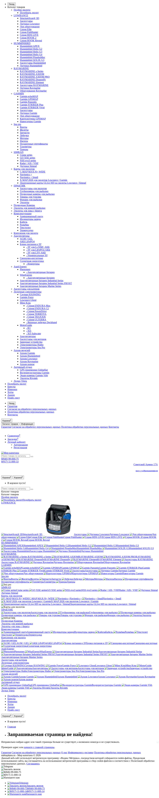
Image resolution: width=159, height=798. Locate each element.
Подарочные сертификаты (34, 143)
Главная (11, 726)
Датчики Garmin (28, 113)
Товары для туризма (30, 197)
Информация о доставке (80, 752)
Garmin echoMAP (29, 96)
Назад (11, 4)
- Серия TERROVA (36, 314)
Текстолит (25, 227)
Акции (11, 395)
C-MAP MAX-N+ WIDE (32, 171)
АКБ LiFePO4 (27, 241)
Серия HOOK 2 (28, 37)
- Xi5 (28, 330)
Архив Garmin (27, 353)
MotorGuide (26, 325)
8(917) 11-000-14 (9, 461)
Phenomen (25, 269)
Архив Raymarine (29, 361)
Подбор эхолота (22, 10)
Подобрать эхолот (29, 12)
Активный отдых (23, 367)
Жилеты (24, 130)
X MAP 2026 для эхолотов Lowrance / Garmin (43, 180)
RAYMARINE (21, 68)
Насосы (24, 141)
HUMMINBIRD (22, 43)
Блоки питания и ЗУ (30, 244)
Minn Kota (25, 303)
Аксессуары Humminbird (33, 63)
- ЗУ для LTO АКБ (36, 252)
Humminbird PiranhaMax (32, 57)
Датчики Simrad (28, 166)
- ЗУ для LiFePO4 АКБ (38, 250)
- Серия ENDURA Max (38, 305)
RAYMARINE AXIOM (32, 74)
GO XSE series (27, 157)
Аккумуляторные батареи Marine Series (40, 286)
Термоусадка (26, 230)
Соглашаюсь (33, 763)
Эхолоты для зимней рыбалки (29, 208)
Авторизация (21, 444)
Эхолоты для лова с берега (28, 210)
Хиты (10, 392)
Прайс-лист (13, 397)
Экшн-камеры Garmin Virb (34, 375)
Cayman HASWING (30, 294)
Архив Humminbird (30, 356)
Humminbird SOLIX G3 (32, 60)
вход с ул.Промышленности (147, 471)
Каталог (10, 494)
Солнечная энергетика (32, 261)
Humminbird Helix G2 (31, 49)
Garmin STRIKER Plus (31, 104)
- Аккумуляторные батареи (40, 272)
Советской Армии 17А (146, 464)
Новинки (12, 389)
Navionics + (26, 174)
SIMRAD (18, 152)
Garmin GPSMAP (29, 99)
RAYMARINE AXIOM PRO (35, 77)
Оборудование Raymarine (33, 90)
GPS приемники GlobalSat (34, 370)
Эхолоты (24, 202)
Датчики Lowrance (30, 23)
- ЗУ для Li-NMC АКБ (38, 247)
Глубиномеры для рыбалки (34, 191)
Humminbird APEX (30, 46)
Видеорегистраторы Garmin (34, 372)
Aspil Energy (20, 266)
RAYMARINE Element (32, 82)
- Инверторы (33, 263)
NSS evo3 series (28, 160)
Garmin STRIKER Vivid (32, 107)
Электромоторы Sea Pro (32, 347)
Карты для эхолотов (24, 169)
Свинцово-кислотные (31, 258)
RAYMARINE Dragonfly (33, 79)
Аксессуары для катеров (26, 289)
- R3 (28, 328)
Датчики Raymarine (30, 88)
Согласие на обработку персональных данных (31, 409)
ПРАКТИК (19, 185)
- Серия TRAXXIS (36, 317)
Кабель (23, 222)
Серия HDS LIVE (29, 35)
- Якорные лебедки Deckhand (41, 322)
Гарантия (12, 406)
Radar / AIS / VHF (29, 163)
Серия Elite (26, 29)
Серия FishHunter (29, 32)
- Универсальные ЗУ (37, 255)
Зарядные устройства (31, 342)
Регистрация (20, 447)
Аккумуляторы (22, 236)
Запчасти (25, 132)
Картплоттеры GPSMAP (33, 118)
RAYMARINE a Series (31, 71)
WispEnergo (26, 275)
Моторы (24, 138)
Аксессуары (26, 21)
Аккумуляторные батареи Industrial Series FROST (46, 283)
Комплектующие (23, 213)
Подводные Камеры (24, 205)
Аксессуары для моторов (33, 339)
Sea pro (17, 124)
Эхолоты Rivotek (29, 378)
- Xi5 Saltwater (33, 333)
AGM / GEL (26, 238)
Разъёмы (24, 224)
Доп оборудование (30, 26)
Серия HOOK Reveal (31, 40)
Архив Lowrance (28, 358)
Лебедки (24, 135)
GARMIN (19, 93)
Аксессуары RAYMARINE (34, 85)
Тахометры (26, 146)
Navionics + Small (29, 177)
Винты (23, 127)
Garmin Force (27, 297)
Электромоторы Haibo (31, 344)
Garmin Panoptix (28, 102)
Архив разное (27, 364)
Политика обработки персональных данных (30, 412)
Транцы (24, 149)
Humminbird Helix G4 (31, 54)
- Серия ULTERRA (36, 319)
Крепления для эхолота (26, 233)
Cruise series (26, 155)
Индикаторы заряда (30, 219)
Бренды (11, 386)
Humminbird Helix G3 (31, 51)
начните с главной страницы (39, 747)
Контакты (12, 414)
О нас (64, 752)
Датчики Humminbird (31, 65)
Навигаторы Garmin (30, 121)
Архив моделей (22, 350)
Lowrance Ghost (28, 300)
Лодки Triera (20, 381)
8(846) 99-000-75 (10, 459)
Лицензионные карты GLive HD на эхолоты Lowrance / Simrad (53, 183)
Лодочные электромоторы (27, 291)
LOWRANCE (21, 15)
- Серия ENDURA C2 (37, 308)
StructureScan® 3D (29, 18)
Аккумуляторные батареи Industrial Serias (41, 280)
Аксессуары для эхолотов (33, 188)
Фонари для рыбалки (31, 199)
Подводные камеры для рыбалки (37, 194)
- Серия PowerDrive (36, 311)
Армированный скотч (31, 216)
